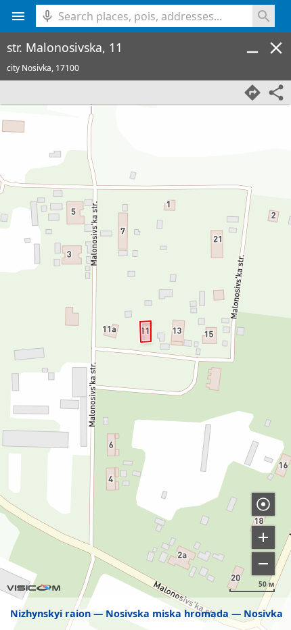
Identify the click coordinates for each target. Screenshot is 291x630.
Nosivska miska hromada (167, 613)
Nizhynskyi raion (50, 613)
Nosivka (263, 613)
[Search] (263, 16)
